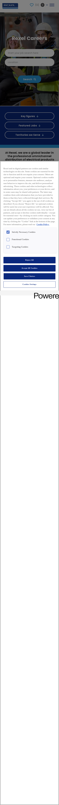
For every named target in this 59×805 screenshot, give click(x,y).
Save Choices (29, 276)
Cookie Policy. (43, 224)
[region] (29, 483)
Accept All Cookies (29, 268)
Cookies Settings (29, 284)
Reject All (29, 260)
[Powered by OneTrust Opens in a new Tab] (45, 293)
